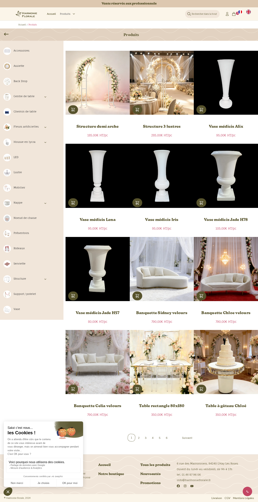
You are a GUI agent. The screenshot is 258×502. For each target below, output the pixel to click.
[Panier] (235, 14)
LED (16, 157)
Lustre (18, 172)
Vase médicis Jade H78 (226, 220)
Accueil (51, 13)
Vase (17, 309)
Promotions (150, 483)
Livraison (217, 498)
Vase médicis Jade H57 (97, 313)
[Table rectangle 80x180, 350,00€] (162, 362)
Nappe (18, 202)
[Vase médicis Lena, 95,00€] (98, 176)
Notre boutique (111, 474)
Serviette (19, 263)
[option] (248, 12)
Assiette (19, 65)
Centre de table (24, 96)
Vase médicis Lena (98, 220)
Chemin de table (25, 111)
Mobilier (19, 187)
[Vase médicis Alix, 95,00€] (226, 83)
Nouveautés (150, 474)
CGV (227, 498)
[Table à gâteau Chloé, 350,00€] (226, 362)
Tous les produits (155, 465)
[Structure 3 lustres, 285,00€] (162, 83)
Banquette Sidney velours (161, 313)
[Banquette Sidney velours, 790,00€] (162, 269)
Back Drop (20, 81)
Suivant (187, 437)
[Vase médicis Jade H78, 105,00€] (226, 176)
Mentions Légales (243, 498)
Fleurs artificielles (26, 126)
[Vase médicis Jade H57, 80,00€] (98, 269)
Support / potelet (25, 293)
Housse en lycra (25, 141)
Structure (20, 278)
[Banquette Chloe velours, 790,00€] (226, 269)
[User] (227, 14)
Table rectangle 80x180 (162, 406)
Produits (65, 13)
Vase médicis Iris (161, 220)
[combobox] (240, 12)
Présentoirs (21, 232)
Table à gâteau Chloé (225, 406)
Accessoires (21, 50)
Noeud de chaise (25, 217)
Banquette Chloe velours (225, 313)
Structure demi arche (97, 127)
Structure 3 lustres (162, 127)
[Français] (240, 12)
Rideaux (19, 248)
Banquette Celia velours (97, 406)
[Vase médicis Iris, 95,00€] (162, 176)
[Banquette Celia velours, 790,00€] (98, 362)
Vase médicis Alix (226, 127)
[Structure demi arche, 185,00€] (98, 83)
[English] (248, 12)
